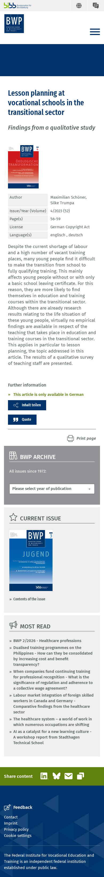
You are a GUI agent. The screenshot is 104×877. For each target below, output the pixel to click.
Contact (11, 817)
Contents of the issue (29, 599)
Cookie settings (17, 835)
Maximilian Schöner (68, 197)
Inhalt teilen (31, 405)
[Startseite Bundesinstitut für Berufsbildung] (15, 6)
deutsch (76, 235)
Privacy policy (16, 829)
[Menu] (95, 32)
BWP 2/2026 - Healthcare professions (47, 640)
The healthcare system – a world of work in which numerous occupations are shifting (52, 722)
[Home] (14, 23)
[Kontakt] (95, 5)
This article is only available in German (48, 394)
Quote (26, 419)
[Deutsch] (78, 5)
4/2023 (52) (60, 210)
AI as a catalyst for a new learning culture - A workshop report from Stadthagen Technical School (52, 737)
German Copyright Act (70, 227)
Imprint (10, 823)
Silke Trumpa (62, 202)
